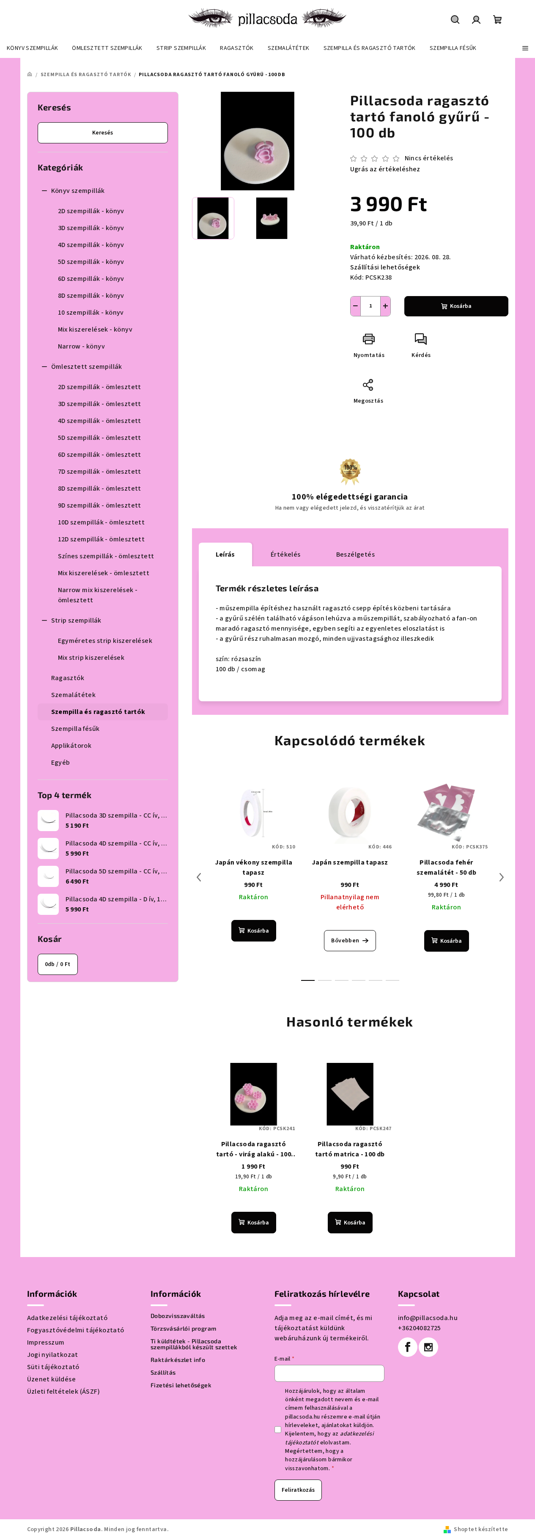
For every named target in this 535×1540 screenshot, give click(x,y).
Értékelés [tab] (286, 554)
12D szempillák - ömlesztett (101, 539)
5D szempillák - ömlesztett (99, 437)
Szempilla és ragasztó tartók (98, 711)
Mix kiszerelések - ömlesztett (104, 573)
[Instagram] (428, 1347)
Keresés (102, 133)
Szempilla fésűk (75, 728)
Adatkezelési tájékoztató (67, 1318)
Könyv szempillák (78, 190)
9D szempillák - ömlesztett (99, 505)
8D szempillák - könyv (91, 295)
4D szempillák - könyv (91, 245)
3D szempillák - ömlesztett (99, 404)
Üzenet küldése (51, 1379)
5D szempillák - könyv (91, 261)
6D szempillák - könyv (91, 278)
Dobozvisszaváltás (178, 1316)
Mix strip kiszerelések (91, 657)
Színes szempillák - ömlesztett (106, 556)
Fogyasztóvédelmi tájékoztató (75, 1330)
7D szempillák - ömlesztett (99, 471)
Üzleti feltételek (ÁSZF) (63, 1391)
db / (58, 964)
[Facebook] (407, 1347)
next (501, 877)
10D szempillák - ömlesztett (101, 522)
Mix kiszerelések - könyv (95, 329)
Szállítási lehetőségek (385, 267)
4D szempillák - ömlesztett (99, 420)
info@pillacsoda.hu (428, 1318)
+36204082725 (419, 1328)
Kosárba (461, 306)
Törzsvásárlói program (183, 1328)
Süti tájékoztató (53, 1367)
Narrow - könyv (81, 346)
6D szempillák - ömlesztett (99, 454)
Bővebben (345, 940)
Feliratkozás (298, 1490)
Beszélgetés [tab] (355, 554)
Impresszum (46, 1342)
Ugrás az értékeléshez (385, 169)
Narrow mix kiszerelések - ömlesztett (98, 595)
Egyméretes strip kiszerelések (105, 640)
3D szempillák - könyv (91, 228)
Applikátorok (71, 745)
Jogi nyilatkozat (52, 1354)
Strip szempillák (76, 620)
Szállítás (163, 1372)
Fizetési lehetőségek (181, 1385)
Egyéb (60, 762)
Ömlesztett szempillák (86, 366)
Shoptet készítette (481, 1529)
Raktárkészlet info (178, 1360)
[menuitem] (32, 48)
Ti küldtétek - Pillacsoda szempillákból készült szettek (194, 1344)
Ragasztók (68, 678)
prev (199, 877)
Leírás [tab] (225, 554)
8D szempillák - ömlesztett (99, 488)
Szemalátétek (73, 695)
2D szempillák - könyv (91, 211)
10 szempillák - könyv (91, 312)
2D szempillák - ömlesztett (99, 387)
